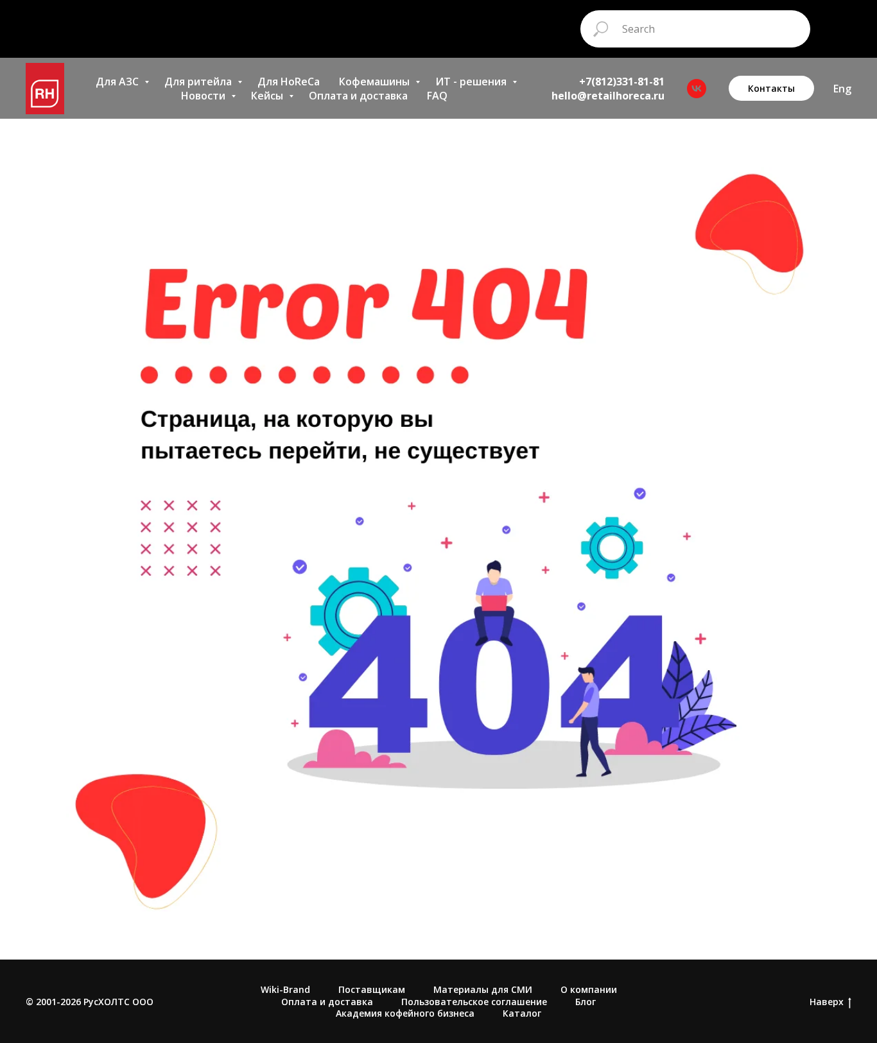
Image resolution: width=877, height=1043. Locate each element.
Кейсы (268, 96)
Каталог (522, 1013)
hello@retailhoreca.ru (607, 96)
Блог (585, 1002)
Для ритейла (199, 81)
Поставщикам (371, 989)
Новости (204, 96)
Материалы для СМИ (482, 989)
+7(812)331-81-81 (621, 81)
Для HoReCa (288, 81)
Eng (842, 89)
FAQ (437, 96)
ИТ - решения (472, 81)
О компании (588, 989)
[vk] (696, 88)
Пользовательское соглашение (474, 1002)
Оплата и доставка (358, 96)
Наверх (827, 1002)
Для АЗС (118, 81)
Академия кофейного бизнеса (405, 1013)
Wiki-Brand (285, 989)
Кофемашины (375, 81)
